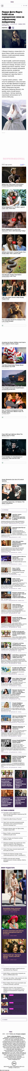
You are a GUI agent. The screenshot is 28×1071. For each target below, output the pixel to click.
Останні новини (7, 810)
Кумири (19, 588)
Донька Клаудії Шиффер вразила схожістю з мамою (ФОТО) (19, 741)
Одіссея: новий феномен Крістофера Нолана (19, 716)
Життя (19, 537)
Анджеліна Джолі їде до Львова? (18, 528)
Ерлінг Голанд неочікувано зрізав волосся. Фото (17, 580)
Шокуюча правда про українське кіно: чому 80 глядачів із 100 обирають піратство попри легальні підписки (19, 595)
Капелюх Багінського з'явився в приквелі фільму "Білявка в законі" (20, 783)
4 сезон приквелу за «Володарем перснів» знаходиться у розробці (20, 800)
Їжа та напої (21, 523)
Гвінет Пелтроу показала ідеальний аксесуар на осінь (17, 606)
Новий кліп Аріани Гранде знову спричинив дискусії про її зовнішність (19, 619)
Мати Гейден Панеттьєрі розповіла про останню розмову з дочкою (19, 679)
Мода (19, 574)
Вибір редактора (8, 868)
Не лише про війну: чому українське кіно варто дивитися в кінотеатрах (19, 669)
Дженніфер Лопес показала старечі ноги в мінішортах (12, 909)
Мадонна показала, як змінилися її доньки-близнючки (18, 728)
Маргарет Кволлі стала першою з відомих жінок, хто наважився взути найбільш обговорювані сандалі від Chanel (13, 692)
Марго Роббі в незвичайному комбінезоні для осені (18, 569)
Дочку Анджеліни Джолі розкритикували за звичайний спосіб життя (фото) (16, 997)
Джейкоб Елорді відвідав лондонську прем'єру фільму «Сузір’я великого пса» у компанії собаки (19, 759)
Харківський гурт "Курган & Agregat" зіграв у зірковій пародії (12, 956)
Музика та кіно (5, 24)
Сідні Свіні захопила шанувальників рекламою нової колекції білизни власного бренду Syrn (19, 544)
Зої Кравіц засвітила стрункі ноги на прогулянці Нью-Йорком (19, 644)
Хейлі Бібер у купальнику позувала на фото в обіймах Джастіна (19, 656)
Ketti (10, 552)
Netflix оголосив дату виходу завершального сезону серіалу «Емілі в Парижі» (18, 633)
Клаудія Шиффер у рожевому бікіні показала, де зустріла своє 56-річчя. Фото (18, 704)
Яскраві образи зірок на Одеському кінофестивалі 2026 (19, 558)
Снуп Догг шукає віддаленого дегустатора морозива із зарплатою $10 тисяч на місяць (18, 517)
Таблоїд (19, 552)
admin (10, 523)
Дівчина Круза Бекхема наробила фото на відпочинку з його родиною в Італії (17, 1011)
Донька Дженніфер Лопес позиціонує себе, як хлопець (17, 1004)
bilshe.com (12, 1034)
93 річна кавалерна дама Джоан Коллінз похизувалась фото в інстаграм (13, 932)
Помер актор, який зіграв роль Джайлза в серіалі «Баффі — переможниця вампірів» (7, 801)
